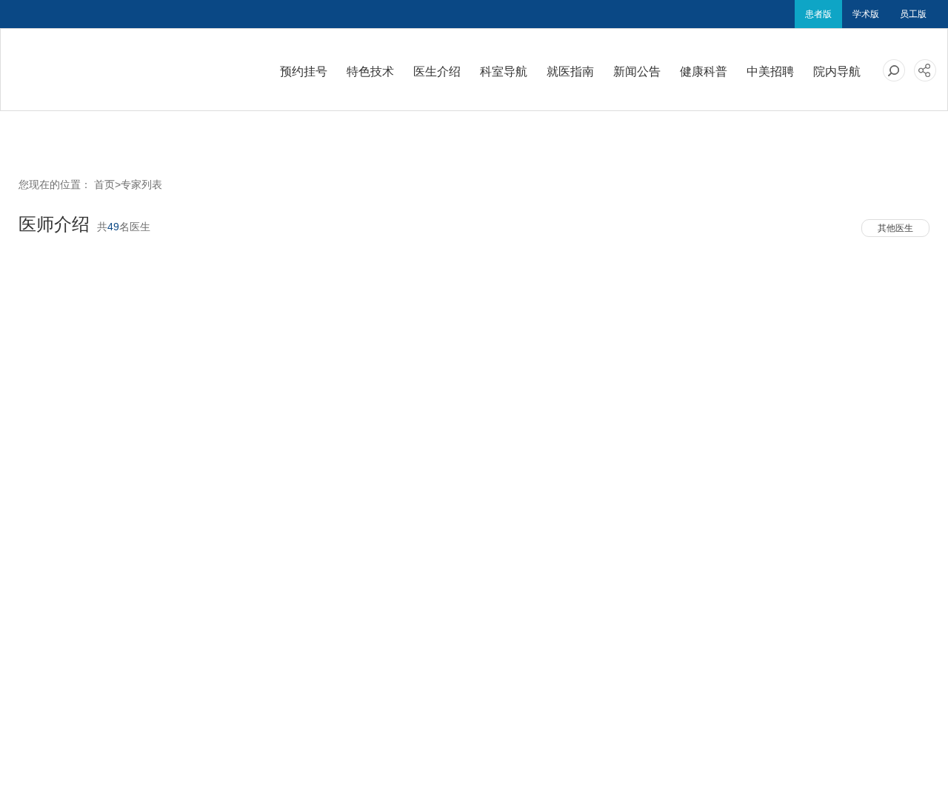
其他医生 (895, 228)
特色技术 (370, 71)
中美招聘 (770, 71)
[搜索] (894, 70)
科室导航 (503, 71)
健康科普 (703, 71)
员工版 (913, 14)
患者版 (818, 14)
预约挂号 (303, 71)
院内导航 (837, 71)
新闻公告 (637, 71)
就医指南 (570, 71)
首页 (104, 184)
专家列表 (141, 184)
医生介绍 (437, 71)
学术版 (865, 14)
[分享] (925, 70)
